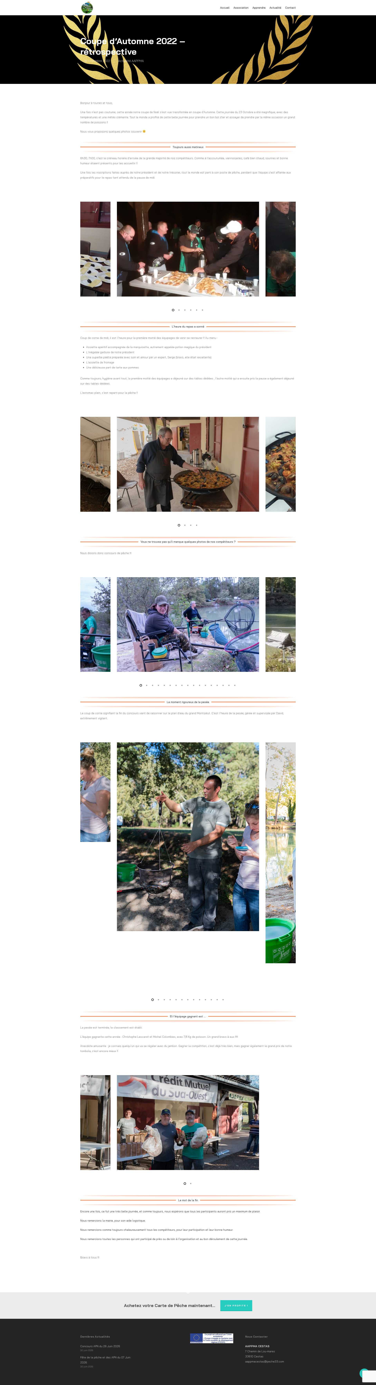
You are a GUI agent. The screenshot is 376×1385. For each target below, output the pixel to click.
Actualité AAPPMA (131, 61)
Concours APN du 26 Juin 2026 (100, 1346)
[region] (188, 249)
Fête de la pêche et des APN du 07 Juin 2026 (105, 1360)
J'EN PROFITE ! (236, 1305)
